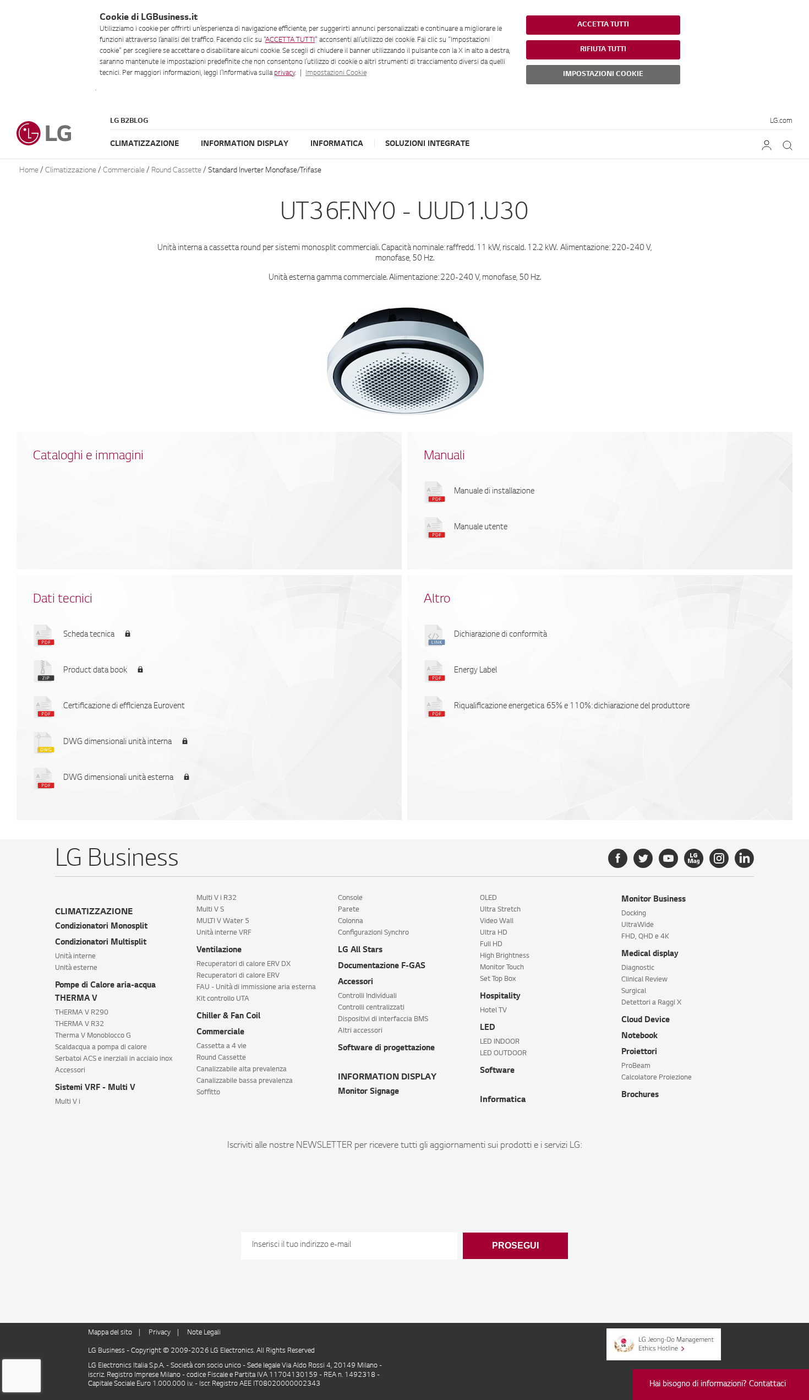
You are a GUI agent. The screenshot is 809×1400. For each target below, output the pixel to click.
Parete (348, 910)
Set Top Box (498, 979)
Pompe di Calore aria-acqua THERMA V (105, 992)
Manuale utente (480, 527)
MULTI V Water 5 (222, 921)
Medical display (650, 954)
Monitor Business (653, 900)
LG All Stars (360, 950)
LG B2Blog (129, 121)
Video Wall (496, 921)
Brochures (640, 1095)
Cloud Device (645, 1020)
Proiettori (639, 1052)
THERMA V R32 (79, 1024)
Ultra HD (493, 933)
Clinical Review (644, 980)
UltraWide (637, 925)
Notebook (639, 1036)
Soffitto (208, 1093)
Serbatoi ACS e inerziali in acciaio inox (113, 1059)
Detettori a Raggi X (651, 1003)
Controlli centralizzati (371, 1008)
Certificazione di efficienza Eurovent (124, 706)
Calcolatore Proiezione (656, 1078)
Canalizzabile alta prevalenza (241, 1069)
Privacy (160, 1333)
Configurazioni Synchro (373, 933)
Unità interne (75, 957)
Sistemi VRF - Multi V (95, 1088)
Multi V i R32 (216, 898)
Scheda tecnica (88, 635)
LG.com (781, 121)
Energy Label (475, 670)
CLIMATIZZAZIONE (94, 912)
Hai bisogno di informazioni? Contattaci (717, 1384)
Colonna (350, 921)
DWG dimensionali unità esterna (118, 778)
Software (497, 1071)
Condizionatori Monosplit (101, 927)
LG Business (107, 1351)
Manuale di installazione (494, 491)
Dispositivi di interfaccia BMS (383, 1019)
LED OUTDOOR (503, 1053)
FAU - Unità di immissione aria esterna (256, 987)
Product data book (95, 670)
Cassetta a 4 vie (221, 1046)
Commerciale (124, 170)
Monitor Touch (502, 968)
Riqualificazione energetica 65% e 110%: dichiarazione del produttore (572, 706)
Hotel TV (493, 1010)
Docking (633, 914)
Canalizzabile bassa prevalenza (244, 1081)
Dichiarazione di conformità (500, 635)
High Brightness (504, 956)
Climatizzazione (144, 144)
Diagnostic (637, 968)
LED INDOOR (500, 1042)
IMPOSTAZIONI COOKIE (603, 74)
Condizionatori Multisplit (100, 942)
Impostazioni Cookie (336, 73)
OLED (488, 898)
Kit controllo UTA (222, 999)
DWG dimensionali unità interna (117, 742)
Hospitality (500, 996)
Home (29, 170)
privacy (284, 73)
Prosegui (515, 1245)
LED (487, 1028)
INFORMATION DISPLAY (387, 1077)
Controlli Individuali (367, 996)
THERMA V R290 (81, 1013)
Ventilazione (219, 950)
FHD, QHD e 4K (645, 937)
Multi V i (67, 1102)
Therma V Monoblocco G (93, 1036)
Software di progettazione (386, 1048)
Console (350, 898)
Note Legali (204, 1333)
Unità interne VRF (224, 933)
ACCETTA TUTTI (290, 40)
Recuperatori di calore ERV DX (243, 964)
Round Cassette (176, 170)
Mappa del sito (110, 1333)
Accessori (70, 1071)
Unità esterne (76, 968)
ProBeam (636, 1066)
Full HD (491, 944)
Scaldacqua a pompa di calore (101, 1047)
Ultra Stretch (500, 910)
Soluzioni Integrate (427, 144)
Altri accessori (360, 1031)
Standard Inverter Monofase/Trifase (264, 170)
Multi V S (210, 910)
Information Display (244, 144)
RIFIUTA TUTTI (603, 49)
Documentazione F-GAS (381, 966)
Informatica (336, 144)
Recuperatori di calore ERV (238, 976)
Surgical (633, 991)
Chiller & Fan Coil (228, 1016)
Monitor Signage (368, 1092)
